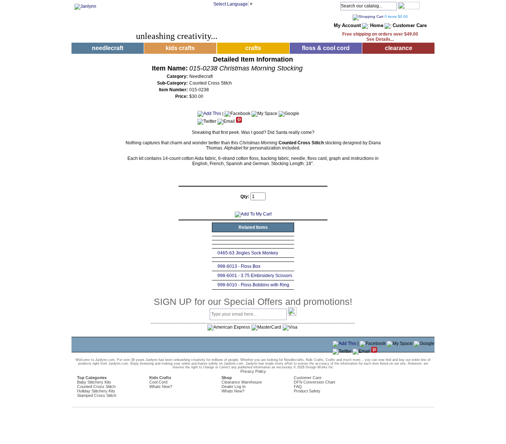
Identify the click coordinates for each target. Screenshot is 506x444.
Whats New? (160, 386)
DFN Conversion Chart (314, 382)
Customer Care (410, 25)
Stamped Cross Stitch (96, 395)
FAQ (298, 386)
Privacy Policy (253, 371)
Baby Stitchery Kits (94, 382)
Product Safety (307, 391)
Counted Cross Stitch (96, 386)
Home (376, 25)
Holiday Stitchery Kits (96, 391)
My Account (347, 25)
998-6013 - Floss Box (238, 266)
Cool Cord (158, 382)
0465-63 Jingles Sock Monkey (247, 253)
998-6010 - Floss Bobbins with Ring (253, 284)
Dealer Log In (234, 386)
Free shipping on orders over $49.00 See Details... (380, 37)
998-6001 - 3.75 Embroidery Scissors (254, 275)
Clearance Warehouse (242, 382)
